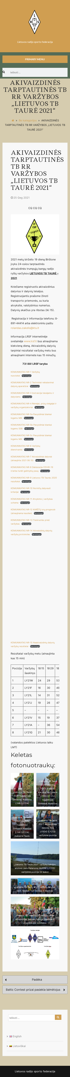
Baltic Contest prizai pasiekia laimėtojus (33, 989)
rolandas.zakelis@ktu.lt (25, 328)
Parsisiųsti (26, 375)
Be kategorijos (28, 120)
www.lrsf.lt (30, 341)
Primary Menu (35, 59)
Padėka (36, 979)
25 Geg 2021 (21, 197)
